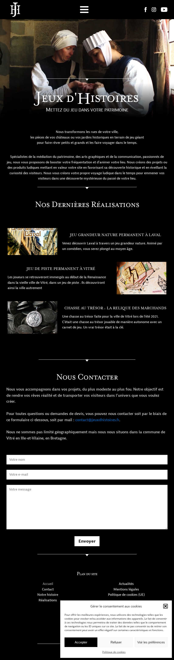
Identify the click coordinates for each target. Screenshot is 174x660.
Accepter (81, 642)
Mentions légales (126, 589)
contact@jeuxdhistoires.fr (97, 420)
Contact (48, 589)
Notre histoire (47, 595)
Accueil (48, 584)
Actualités (126, 584)
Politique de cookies (114, 652)
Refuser (116, 642)
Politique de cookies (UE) (126, 595)
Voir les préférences (151, 642)
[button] (165, 606)
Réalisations (48, 600)
